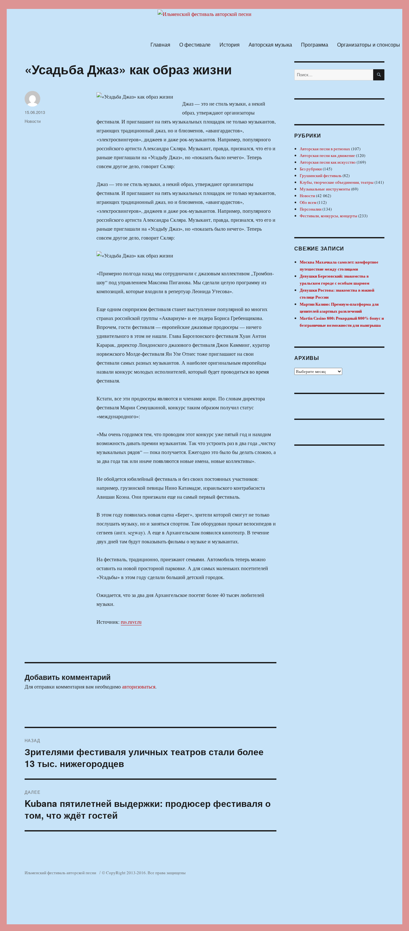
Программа (314, 44)
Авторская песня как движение (327, 155)
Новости (33, 121)
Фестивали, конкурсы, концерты (328, 216)
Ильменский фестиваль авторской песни (60, 872)
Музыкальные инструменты (325, 189)
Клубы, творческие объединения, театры (337, 182)
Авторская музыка (270, 44)
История (230, 44)
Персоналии (310, 209)
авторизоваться (138, 686)
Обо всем (308, 202)
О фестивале (195, 44)
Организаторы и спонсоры (368, 44)
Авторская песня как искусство (328, 162)
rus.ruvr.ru (131, 621)
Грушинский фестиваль (321, 175)
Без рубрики (311, 169)
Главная (160, 44)
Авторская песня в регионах (325, 149)
